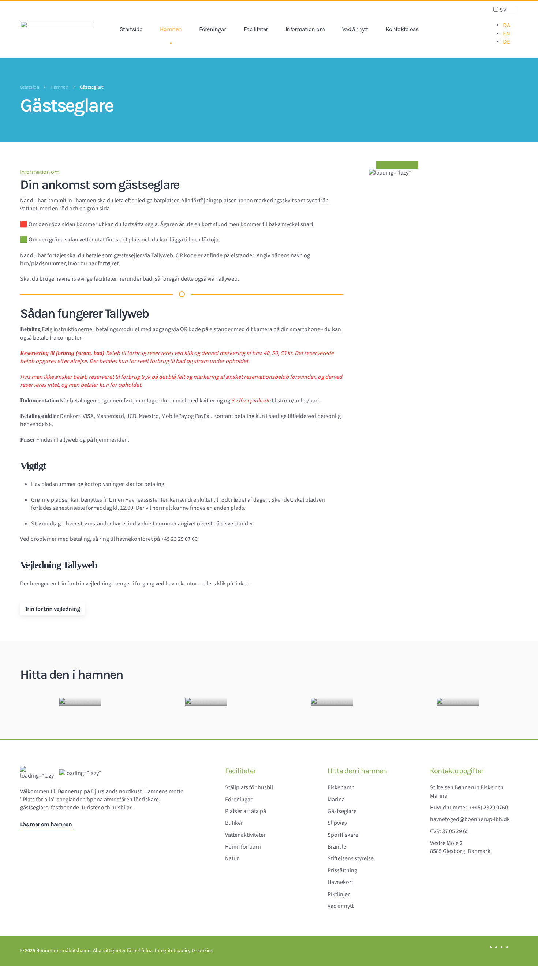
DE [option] (506, 41)
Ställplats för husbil (249, 787)
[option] (510, 25)
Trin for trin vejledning (52, 608)
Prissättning (342, 870)
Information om (305, 29)
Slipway (337, 823)
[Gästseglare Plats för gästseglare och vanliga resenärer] (332, 702)
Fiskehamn (341, 787)
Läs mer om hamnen (46, 824)
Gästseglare (342, 811)
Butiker (234, 823)
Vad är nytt (355, 29)
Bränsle (337, 847)
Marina (336, 799)
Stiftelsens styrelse (351, 858)
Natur (232, 858)
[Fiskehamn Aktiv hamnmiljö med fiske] (80, 702)
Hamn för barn (243, 847)
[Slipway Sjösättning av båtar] (458, 702)
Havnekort (340, 882)
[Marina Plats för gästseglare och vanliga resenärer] (206, 702)
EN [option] (506, 33)
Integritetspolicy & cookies (184, 950)
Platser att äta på (245, 811)
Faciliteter (256, 29)
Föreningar (212, 29)
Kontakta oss (402, 29)
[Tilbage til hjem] (56, 29)
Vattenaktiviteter (245, 835)
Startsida (131, 29)
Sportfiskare (343, 835)
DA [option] (506, 25)
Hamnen (171, 29)
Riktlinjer (339, 894)
